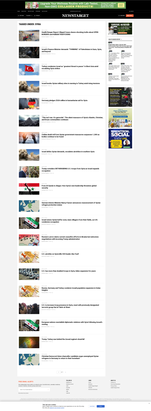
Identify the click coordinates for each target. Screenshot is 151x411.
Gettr (67, 386)
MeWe (67, 389)
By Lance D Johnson (46, 53)
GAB (67, 391)
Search (132, 11)
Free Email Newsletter (115, 384)
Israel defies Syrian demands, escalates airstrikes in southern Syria (68, 152)
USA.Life (68, 393)
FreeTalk (68, 387)
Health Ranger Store (115, 387)
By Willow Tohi (45, 190)
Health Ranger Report (114, 39)
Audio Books (44, 11)
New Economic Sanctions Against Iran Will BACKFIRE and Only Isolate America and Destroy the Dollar (126, 78)
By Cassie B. (44, 85)
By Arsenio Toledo (45, 256)
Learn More (92, 406)
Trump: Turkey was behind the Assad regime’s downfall (63, 339)
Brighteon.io (68, 382)
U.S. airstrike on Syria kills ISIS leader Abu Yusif (60, 254)
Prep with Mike (31, 11)
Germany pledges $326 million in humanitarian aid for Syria (64, 100)
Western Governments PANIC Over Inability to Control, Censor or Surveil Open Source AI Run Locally (126, 56)
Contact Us (113, 382)
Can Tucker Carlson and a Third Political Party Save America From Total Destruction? (114, 67)
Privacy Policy (114, 386)
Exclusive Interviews (92, 389)
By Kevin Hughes (45, 36)
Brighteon (23, 11)
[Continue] (48, 389)
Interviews (38, 11)
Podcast (90, 387)
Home (18, 11)
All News (90, 384)
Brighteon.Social (69, 384)
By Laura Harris (45, 102)
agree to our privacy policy (57, 408)
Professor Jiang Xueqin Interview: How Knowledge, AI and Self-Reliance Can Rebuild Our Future (114, 78)
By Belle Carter (45, 70)
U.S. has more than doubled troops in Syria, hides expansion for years (69, 271)
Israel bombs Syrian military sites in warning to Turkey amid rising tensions (71, 83)
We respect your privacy (23, 393)
